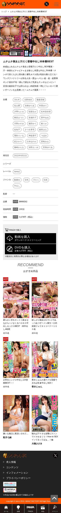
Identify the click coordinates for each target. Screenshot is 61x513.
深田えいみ (33, 147)
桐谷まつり (19, 117)
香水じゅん (37, 387)
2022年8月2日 (20, 155)
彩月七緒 (7, 437)
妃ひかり (18, 141)
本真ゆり (43, 106)
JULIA (17, 100)
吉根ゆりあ (29, 106)
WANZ (17, 172)
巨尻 (45, 180)
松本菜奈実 (46, 111)
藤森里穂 (40, 100)
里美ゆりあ (48, 147)
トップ (4, 11)
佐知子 (17, 129)
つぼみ (44, 135)
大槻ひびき (37, 444)
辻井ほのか (31, 141)
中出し (17, 186)
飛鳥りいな (19, 135)
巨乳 (27, 180)
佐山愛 (17, 106)
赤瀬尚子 (32, 117)
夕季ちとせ (19, 111)
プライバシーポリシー (18, 478)
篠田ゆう (32, 123)
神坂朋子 (32, 135)
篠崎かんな (19, 147)
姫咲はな (43, 129)
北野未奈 (28, 100)
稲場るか (32, 111)
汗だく (36, 180)
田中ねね (45, 117)
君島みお (45, 141)
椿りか (44, 123)
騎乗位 (17, 180)
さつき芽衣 (29, 129)
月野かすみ (19, 123)
